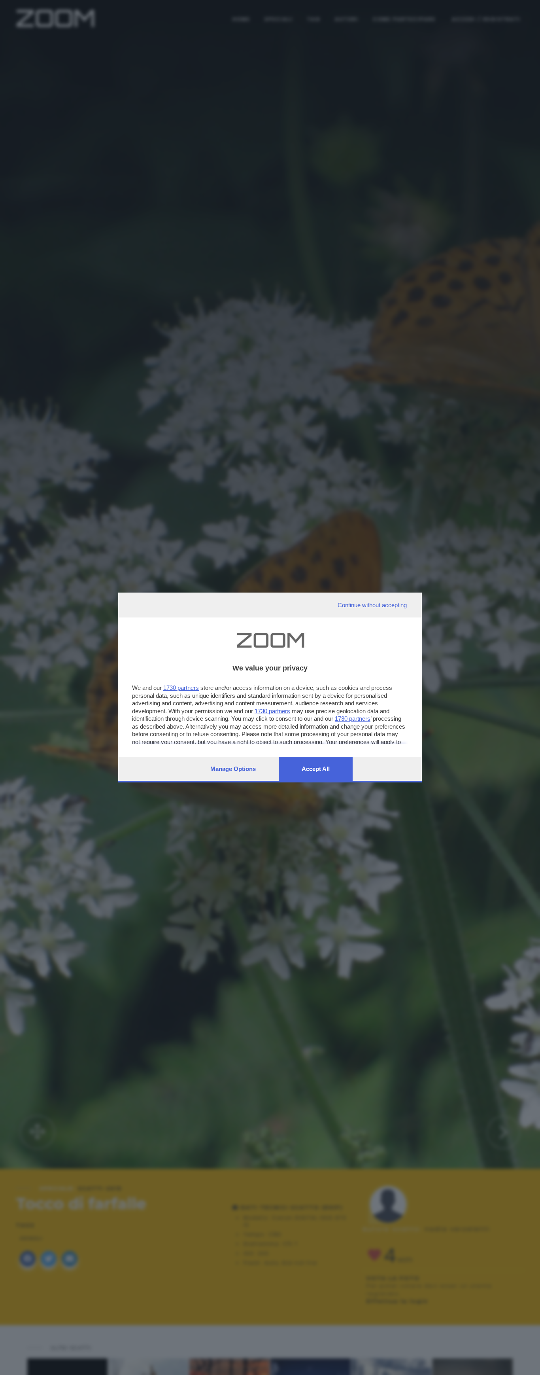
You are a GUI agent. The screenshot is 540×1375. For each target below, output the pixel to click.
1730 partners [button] (181, 687)
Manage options (233, 768)
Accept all (316, 768)
